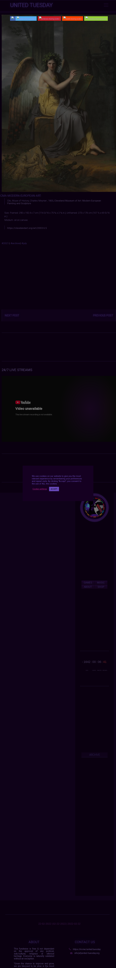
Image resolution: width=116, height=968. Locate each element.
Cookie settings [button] (40, 489)
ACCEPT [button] (54, 489)
